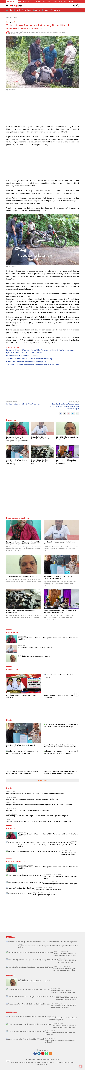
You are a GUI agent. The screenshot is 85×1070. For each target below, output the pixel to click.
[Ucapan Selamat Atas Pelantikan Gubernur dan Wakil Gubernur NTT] (29, 1024)
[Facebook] (35, 1053)
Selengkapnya (42, 780)
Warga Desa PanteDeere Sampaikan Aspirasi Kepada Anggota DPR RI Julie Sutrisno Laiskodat (39, 805)
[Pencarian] (77, 5)
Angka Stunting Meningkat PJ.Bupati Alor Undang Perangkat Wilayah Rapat (67, 962)
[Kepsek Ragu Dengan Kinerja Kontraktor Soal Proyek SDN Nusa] (28, 989)
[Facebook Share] (60, 413)
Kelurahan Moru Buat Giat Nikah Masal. (48, 889)
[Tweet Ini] (64, 413)
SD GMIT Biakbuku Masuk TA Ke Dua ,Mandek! (22, 356)
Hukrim (13, 22)
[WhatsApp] (46, 1053)
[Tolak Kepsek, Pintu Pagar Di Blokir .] (19, 893)
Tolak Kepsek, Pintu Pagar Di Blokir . (44, 895)
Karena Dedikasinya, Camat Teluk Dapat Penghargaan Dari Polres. (64, 969)
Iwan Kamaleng (15, 32)
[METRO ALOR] (16, 5)
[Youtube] (42, 1053)
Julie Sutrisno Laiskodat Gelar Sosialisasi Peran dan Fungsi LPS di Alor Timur (32, 365)
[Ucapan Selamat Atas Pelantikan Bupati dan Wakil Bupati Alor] (27, 1017)
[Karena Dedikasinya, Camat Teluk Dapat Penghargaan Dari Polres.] (29, 967)
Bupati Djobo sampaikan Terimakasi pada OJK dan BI (60, 877)
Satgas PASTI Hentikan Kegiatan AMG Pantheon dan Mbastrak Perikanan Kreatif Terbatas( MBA (60, 746)
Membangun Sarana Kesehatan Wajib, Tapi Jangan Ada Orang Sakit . (65, 954)
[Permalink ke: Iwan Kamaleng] (8, 33)
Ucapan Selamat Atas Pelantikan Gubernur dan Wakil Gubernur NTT (65, 1026)
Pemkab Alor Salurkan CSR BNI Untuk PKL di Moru (23, 403)
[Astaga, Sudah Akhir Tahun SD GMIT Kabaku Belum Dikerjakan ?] (28, 1004)
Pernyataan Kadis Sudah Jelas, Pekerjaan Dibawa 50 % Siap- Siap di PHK (67, 999)
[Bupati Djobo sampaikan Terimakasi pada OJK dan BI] (25, 875)
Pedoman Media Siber (51, 1059)
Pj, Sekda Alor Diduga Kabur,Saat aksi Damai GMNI (34, 1)
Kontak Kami (30, 1059)
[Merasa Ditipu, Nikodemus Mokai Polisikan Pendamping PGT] (42, 451)
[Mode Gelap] (74, 5)
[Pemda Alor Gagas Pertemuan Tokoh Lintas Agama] (24, 882)
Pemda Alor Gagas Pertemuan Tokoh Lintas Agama (60, 884)
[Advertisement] (42, 108)
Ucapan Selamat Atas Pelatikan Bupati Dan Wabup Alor (21, 696)
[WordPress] (39, 1053)
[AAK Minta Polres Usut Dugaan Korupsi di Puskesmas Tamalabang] (17, 451)
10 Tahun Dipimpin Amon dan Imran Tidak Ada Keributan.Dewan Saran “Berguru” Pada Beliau (38, 821)
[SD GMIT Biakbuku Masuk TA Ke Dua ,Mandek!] (67, 428)
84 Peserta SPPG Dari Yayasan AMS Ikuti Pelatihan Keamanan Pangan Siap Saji (68, 853)
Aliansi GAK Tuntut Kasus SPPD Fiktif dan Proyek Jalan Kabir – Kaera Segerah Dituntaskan (60, 772)
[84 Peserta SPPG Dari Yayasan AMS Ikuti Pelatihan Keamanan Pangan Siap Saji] (33, 851)
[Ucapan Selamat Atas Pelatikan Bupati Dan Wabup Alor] (23, 683)
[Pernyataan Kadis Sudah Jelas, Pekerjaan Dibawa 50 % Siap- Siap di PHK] (31, 996)
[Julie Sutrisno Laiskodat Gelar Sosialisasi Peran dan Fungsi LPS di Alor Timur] (67, 451)
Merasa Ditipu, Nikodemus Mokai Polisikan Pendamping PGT (27, 362)
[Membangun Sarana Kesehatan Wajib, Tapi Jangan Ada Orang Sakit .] (30, 952)
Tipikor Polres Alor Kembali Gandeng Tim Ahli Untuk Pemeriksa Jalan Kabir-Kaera (42, 32)
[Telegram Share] (73, 413)
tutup (8, 1061)
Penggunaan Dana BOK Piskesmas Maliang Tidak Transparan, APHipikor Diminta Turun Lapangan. (40, 350)
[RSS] (50, 1053)
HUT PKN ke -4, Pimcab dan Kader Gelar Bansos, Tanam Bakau (28, 810)
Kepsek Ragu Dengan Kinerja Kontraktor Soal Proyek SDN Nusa (63, 991)
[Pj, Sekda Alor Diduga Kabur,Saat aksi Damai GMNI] (42, 428)
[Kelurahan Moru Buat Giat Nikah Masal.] (20, 888)
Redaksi (39, 1059)
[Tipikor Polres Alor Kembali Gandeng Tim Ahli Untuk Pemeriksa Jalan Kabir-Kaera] (23, 760)
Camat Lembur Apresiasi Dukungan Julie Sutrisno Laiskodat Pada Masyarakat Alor (35, 794)
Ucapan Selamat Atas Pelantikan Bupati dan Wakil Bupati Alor (63, 1019)
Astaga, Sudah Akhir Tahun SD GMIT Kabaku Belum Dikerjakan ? (63, 1006)
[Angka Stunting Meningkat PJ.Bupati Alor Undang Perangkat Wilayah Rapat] (32, 959)
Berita (8, 22)
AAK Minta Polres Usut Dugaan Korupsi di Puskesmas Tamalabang (29, 359)
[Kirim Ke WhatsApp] (77, 413)
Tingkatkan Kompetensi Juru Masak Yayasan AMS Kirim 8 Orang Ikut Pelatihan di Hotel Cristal (48, 846)
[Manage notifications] (80, 1066)
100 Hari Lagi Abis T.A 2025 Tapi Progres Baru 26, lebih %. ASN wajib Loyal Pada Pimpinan (37, 816)
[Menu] (7, 5)
